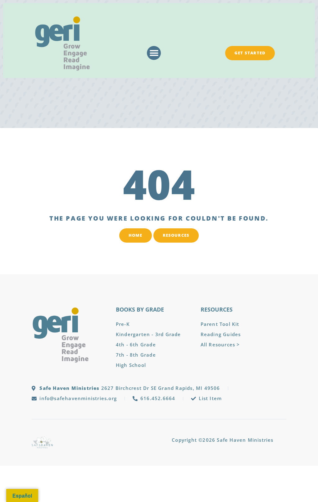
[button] (154, 53)
